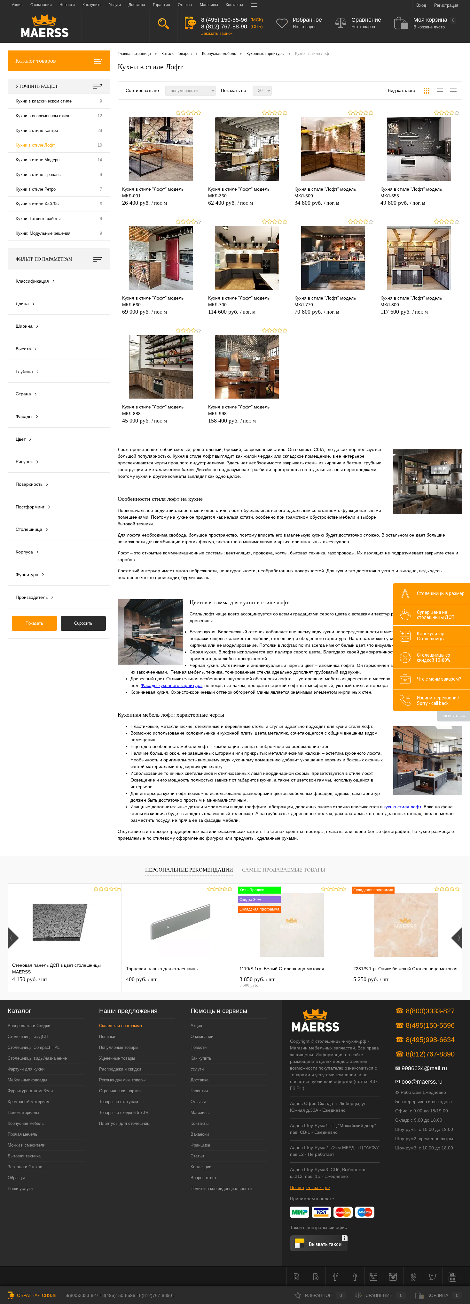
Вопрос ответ (203, 1177)
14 (100, 159)
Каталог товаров (35, 60)
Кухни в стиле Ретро (36, 189)
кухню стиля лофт (402, 806)
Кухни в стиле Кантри (37, 130)
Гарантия (199, 1090)
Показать (34, 623)
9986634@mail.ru (424, 1068)
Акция (196, 1025)
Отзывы (198, 1101)
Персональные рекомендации (189, 870)
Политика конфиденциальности (221, 1188)
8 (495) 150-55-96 (224, 20)
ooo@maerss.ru (422, 1082)
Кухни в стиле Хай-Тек (37, 204)
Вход (421, 5)
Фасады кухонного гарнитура (171, 685)
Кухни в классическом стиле (44, 101)
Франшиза (200, 1145)
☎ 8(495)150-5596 (425, 1025)
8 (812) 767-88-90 (224, 26)
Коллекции (201, 1166)
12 (100, 115)
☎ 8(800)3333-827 (425, 1011)
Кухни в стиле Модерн (37, 159)
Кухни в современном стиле (43, 115)
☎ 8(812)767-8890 (425, 1054)
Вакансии (200, 1134)
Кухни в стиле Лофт (35, 145)
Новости (199, 1047)
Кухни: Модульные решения (43, 233)
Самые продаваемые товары (283, 870)
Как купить (201, 1058)
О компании (202, 1036)
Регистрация (446, 5)
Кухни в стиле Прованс (38, 174)
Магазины (200, 1112)
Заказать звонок (216, 33)
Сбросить (83, 623)
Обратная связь (36, 1295)
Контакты (199, 1123)
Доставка (199, 1080)
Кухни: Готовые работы (38, 218)
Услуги (197, 1069)
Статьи (197, 1156)
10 (100, 145)
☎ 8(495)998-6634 (425, 1039)
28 (100, 130)
